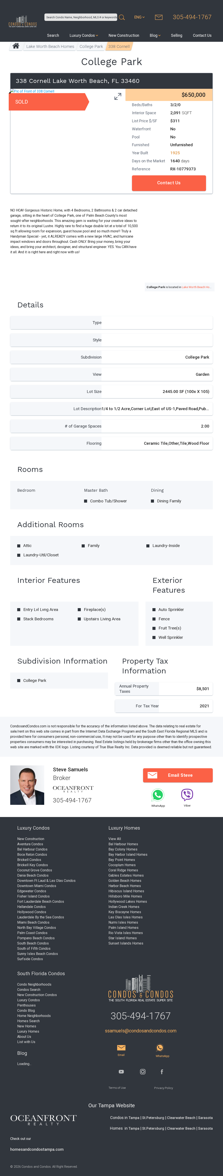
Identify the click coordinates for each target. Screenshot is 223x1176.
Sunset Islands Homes (125, 943)
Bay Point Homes (121, 860)
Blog (153, 35)
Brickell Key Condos (32, 865)
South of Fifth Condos (34, 948)
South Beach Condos (33, 943)
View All (114, 839)
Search (53, 35)
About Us (24, 1037)
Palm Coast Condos (32, 933)
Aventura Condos (30, 844)
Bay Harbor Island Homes (127, 854)
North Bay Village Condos (36, 928)
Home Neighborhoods (34, 1016)
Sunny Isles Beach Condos (37, 954)
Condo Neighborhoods (34, 984)
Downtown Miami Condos (36, 886)
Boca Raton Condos (32, 854)
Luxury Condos (82, 35)
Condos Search (28, 990)
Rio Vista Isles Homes (125, 933)
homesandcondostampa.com (37, 1149)
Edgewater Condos (31, 891)
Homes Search (28, 1021)
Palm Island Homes (123, 928)
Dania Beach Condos (33, 875)
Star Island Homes (122, 938)
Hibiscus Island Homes (126, 891)
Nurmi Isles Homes (123, 922)
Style (97, 339)
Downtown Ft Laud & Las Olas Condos (46, 881)
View (97, 374)
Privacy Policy (163, 1088)
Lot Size (94, 391)
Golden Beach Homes (124, 881)
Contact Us (202, 35)
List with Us (26, 1042)
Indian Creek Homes (123, 907)
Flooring (93, 443)
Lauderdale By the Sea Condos (40, 917)
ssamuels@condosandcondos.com (140, 1030)
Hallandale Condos (31, 907)
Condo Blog (26, 1010)
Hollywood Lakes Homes (127, 901)
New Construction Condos (37, 995)
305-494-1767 (192, 17)
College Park (91, 46)
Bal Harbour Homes (123, 844)
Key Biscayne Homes (124, 912)
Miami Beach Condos (33, 922)
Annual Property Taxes (134, 689)
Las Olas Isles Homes (125, 917)
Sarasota (205, 1118)
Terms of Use (117, 1087)
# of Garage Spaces (83, 426)
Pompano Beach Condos (36, 938)
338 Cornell (119, 46)
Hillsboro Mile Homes (125, 896)
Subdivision (91, 357)
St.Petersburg (153, 1118)
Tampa (133, 1118)
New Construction (124, 35)
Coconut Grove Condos (34, 870)
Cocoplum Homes (122, 865)
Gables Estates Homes (126, 875)
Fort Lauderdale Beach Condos (40, 901)
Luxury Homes (28, 1031)
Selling (176, 35)
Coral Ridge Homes (123, 870)
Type (97, 322)
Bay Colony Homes (122, 849)
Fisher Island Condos (33, 896)
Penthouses (26, 1005)
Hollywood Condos (31, 912)
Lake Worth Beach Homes (50, 46)
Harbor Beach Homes (124, 886)
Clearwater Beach (181, 1118)
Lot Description (87, 408)
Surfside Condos (30, 959)
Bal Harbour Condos (32, 849)
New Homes (26, 1026)
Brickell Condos (29, 860)
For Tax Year (147, 705)
